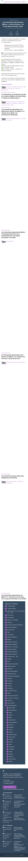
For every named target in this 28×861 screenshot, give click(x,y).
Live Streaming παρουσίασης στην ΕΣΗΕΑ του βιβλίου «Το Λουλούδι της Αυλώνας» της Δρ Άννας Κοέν (13, 356)
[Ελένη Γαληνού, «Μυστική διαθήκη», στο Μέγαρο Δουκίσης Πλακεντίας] (8, 836)
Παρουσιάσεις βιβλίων (14, 20)
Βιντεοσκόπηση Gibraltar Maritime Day (18, 829)
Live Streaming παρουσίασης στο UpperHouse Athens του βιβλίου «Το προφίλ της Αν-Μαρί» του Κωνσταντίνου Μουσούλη (12, 112)
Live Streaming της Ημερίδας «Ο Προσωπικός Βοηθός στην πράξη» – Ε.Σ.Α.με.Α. (19, 804)
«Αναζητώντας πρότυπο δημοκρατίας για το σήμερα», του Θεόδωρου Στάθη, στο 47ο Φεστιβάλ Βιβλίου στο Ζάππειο (19, 846)
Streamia (21, 855)
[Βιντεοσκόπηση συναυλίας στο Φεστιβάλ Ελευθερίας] (8, 796)
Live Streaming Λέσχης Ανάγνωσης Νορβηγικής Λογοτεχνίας (12, 476)
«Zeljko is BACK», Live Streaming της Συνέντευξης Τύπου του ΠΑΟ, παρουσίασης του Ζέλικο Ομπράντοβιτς (19, 816)
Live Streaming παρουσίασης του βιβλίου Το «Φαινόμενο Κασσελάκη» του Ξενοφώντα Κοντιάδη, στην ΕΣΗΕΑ (13, 597)
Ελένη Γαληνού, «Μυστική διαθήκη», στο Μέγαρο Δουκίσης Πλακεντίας (19, 836)
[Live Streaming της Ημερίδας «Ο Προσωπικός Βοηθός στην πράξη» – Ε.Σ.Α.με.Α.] (8, 805)
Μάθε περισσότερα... (9, 787)
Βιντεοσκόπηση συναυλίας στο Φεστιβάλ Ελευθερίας (19, 796)
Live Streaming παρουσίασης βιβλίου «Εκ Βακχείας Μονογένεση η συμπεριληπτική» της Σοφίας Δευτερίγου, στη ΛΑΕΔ (13, 234)
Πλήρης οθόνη (17, 34)
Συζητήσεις (13, 92)
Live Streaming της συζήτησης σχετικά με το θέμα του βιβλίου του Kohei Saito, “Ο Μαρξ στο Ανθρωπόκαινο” (13, 96)
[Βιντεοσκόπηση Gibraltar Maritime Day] (8, 829)
